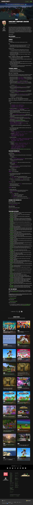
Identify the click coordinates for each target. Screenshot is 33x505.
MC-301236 (11, 279)
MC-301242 (11, 280)
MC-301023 (11, 261)
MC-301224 (11, 270)
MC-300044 (11, 216)
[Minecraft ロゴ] (5, 1)
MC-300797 (11, 256)
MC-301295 (11, 285)
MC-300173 (11, 234)
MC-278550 (11, 212)
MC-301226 (11, 274)
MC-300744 (11, 252)
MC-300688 (11, 249)
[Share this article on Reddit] (19, 311)
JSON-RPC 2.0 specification (21, 120)
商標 (17, 502)
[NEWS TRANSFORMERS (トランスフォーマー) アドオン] (23, 324)
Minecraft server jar (13, 298)
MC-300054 (11, 219)
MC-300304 (11, 242)
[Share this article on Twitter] (17, 311)
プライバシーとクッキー (4, 502)
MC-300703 (11, 250)
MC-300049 (11, 218)
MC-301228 (11, 275)
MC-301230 (11, 276)
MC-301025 (11, 263)
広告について (20, 502)
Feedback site (28, 304)
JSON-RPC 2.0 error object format (25, 149)
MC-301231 (11, 278)
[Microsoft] (28, 500)
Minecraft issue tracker (13, 301)
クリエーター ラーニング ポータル (11, 486)
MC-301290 (11, 283)
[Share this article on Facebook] (21, 311)
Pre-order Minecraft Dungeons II (19, 4)
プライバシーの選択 (10, 503)
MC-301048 (11, 267)
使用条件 (15, 502)
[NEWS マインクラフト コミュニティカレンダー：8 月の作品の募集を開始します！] (23, 437)
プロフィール (16, 486)
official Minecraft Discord (26, 305)
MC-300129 (11, 233)
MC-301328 (11, 286)
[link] (7, 468)
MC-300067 (11, 220)
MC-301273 (11, 281)
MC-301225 (11, 272)
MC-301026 (11, 265)
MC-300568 (11, 247)
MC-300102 (11, 227)
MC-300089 (11, 225)
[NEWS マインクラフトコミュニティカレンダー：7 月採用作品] (9, 452)
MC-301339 (11, 287)
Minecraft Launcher (16, 291)
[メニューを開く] (31, 1)
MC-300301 (11, 240)
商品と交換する (16, 487)
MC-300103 (11, 228)
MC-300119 (11, 229)
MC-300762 (11, 254)
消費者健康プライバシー (10, 502)
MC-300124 (11, 231)
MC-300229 (11, 236)
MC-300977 (11, 260)
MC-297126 (11, 214)
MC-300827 (11, 258)
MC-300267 (11, 238)
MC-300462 (11, 244)
